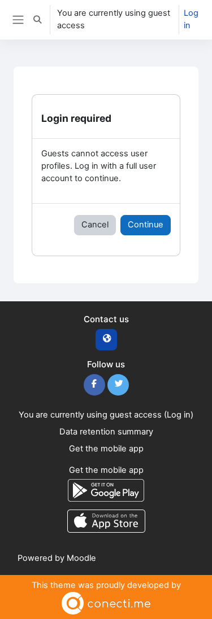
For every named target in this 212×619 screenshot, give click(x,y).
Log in (191, 19)
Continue (145, 224)
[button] (37, 19)
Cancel (95, 224)
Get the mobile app (106, 449)
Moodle (81, 558)
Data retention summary (106, 432)
